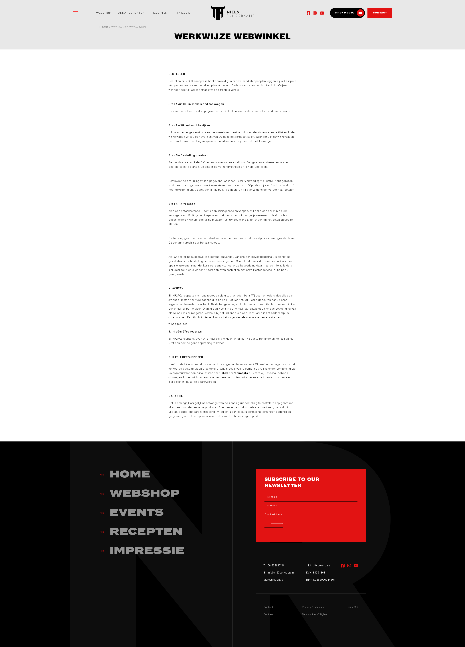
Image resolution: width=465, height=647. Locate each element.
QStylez (322, 615)
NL (288, 13)
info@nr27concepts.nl (187, 332)
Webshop (103, 12)
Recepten (159, 12)
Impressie (182, 12)
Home (104, 27)
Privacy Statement (313, 607)
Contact (268, 607)
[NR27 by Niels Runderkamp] (232, 12)
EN (296, 13)
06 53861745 (276, 566)
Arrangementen (131, 12)
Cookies (269, 615)
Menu (75, 13)
